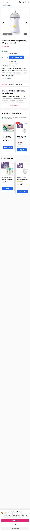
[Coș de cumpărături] (28, 2)
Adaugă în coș (18, 57)
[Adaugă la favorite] (26, 57)
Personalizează (15, 528)
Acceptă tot (15, 520)
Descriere (4, 84)
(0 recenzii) (13, 61)
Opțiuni (22, 150)
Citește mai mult (14, 105)
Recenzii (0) (19, 84)
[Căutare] (23, 2)
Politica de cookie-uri (24, 516)
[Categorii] (20, 2)
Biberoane (9, 78)
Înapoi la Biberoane (7, 5)
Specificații (11, 84)
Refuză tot (15, 524)
